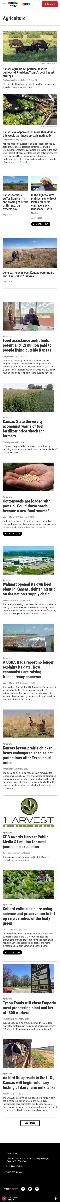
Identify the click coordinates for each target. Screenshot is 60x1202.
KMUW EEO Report (14, 1172)
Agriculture (7, 336)
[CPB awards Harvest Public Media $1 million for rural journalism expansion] (28, 812)
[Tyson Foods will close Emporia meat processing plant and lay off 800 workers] (28, 978)
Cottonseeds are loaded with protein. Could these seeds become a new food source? (27, 506)
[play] (4, 1198)
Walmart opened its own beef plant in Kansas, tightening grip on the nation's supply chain (29, 589)
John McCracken (9, 600)
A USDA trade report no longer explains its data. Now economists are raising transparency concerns (28, 669)
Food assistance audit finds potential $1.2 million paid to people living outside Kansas (27, 345)
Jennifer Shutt (8, 1094)
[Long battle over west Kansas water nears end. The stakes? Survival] (30, 253)
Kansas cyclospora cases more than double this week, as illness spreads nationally (29, 133)
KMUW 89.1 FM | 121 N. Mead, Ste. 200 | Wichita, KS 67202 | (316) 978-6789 (28, 1160)
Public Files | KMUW (14, 1166)
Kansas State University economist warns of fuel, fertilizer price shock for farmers (23, 428)
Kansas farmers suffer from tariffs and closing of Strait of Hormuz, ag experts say (15, 202)
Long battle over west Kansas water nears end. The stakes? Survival (28, 274)
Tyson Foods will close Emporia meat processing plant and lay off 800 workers (29, 1007)
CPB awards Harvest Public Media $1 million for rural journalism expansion (25, 841)
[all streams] (56, 1198)
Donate (51, 4)
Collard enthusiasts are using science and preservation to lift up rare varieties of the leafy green (29, 916)
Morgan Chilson (9, 140)
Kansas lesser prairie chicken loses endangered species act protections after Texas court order (28, 755)
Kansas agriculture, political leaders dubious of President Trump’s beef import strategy (28, 72)
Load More (30, 1123)
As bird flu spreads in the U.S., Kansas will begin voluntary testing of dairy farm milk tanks (29, 1082)
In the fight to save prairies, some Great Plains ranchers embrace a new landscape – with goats (43, 203)
